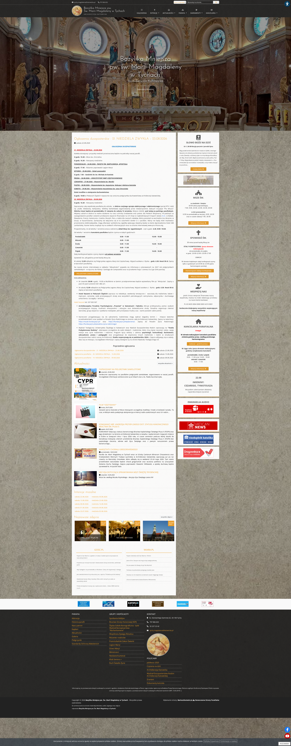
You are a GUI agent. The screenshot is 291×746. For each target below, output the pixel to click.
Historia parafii (78, 622)
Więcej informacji (197, 223)
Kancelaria (211, 13)
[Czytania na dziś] (198, 180)
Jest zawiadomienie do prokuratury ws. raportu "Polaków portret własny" (98, 574)
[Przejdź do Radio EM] (158, 604)
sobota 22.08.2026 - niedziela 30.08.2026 (91, 497)
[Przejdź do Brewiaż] (108, 604)
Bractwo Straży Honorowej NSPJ (123, 622)
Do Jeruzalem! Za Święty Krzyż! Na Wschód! (139, 565)
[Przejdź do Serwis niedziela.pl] (133, 604)
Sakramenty (195, 13)
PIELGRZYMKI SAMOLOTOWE (87, 274)
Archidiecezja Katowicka (157, 670)
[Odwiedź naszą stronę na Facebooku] (287, 729)
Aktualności (168, 13)
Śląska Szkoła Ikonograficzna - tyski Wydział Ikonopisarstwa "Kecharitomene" (124, 628)
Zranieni (150, 679)
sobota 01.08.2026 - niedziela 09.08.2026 (91, 508)
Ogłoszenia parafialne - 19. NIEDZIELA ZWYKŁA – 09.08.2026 (97, 358)
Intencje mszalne (85, 492)
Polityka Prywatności (211, 741)
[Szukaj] (216, 2)
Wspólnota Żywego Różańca (121, 634)
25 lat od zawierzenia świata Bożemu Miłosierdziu (141, 579)
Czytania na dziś (154, 666)
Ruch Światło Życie (117, 663)
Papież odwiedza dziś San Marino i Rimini (139, 556)
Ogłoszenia (142, 13)
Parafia (182, 13)
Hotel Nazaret (79, 302)
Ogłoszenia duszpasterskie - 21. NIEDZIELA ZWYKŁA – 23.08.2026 (120, 138)
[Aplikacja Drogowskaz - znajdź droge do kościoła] (198, 453)
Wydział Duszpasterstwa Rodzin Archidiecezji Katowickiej (160, 674)
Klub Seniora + (115, 659)
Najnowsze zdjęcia (86, 517)
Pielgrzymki (77, 640)
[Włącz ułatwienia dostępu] (287, 4)
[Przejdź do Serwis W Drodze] (182, 604)
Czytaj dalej (197, 169)
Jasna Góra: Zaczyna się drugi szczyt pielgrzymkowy (142, 560)
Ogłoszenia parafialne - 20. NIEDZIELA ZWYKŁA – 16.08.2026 (97, 354)
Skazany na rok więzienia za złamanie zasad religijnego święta (145, 575)
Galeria (75, 636)
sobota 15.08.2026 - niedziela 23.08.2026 (91, 500)
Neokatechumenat (117, 656)
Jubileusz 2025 (153, 662)
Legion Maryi (114, 645)
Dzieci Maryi (114, 648)
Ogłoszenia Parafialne (145, 89)
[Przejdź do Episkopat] (207, 604)
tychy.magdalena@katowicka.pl (84, 2)
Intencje (154, 13)
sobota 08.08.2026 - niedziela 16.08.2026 (91, 504)
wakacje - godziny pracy (198, 344)
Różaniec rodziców (117, 637)
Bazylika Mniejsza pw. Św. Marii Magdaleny (98, 11)
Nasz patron (77, 625)
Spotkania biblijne (117, 618)
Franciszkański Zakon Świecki (121, 641)
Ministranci (114, 652)
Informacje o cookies (229, 741)
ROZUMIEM (284, 744)
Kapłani (75, 629)
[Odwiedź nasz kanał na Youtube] (287, 736)
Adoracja (75, 618)
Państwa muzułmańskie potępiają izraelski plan (140, 570)
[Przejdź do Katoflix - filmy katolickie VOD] (84, 604)
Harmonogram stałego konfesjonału (198, 271)
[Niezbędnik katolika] (198, 439)
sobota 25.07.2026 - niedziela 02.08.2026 (91, 511)
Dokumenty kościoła (155, 683)
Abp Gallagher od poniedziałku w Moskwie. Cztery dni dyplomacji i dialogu (99, 569)
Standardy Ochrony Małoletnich (85, 643)
